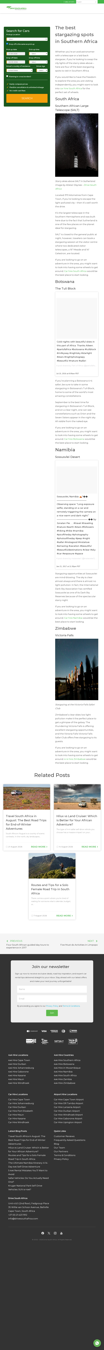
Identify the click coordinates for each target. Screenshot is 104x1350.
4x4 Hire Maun (16, 1079)
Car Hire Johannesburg (21, 1103)
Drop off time (34, 58)
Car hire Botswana (74, 439)
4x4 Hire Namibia (63, 1071)
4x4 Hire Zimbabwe (64, 1083)
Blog (56, 1144)
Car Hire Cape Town (19, 1099)
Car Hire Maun (16, 1114)
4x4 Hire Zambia (63, 1079)
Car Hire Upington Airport (68, 1122)
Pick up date (11, 49)
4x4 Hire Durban (17, 1064)
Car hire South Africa (75, 271)
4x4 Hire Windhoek (18, 1083)
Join (52, 1013)
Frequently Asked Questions (69, 1140)
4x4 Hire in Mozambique (67, 1068)
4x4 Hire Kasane (17, 1075)
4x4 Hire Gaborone (18, 1071)
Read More (38, 846)
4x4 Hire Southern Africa (67, 1060)
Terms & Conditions (71, 1006)
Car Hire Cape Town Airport (69, 1099)
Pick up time (34, 49)
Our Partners (61, 1151)
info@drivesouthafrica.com (23, 1218)
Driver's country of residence (18, 66)
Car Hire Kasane (17, 1118)
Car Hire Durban (17, 1107)
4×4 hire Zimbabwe (75, 759)
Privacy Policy (52, 1006)
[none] (87, 2)
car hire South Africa (71, 88)
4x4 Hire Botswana (64, 1064)
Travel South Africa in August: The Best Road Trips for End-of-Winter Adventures (26, 1140)
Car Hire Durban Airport (67, 1111)
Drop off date (12, 58)
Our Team (59, 1147)
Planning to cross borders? (20, 77)
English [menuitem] (79, 2)
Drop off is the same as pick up (21, 44)
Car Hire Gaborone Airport (68, 1118)
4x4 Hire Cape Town (19, 1060)
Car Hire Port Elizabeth (20, 1111)
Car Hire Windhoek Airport (68, 1114)
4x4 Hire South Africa (65, 1075)
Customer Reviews (64, 1136)
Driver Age (40, 66)
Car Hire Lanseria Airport (67, 1107)
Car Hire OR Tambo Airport (68, 1103)
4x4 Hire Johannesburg (21, 1068)
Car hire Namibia (73, 618)
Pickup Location (13, 34)
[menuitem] (87, 2)
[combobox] (27, 39)
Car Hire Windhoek (18, 1122)
